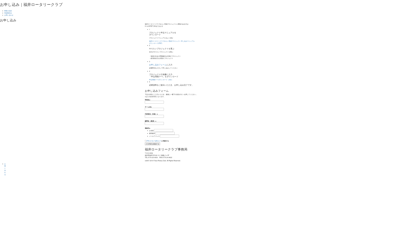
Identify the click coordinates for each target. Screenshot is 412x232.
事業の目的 (8, 11)
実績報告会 (8, 13)
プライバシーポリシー (153, 141)
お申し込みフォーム (158, 64)
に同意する (157, 141)
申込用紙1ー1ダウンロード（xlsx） (161, 80)
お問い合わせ (8, 15)
